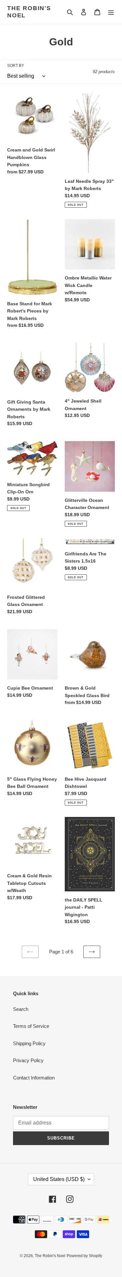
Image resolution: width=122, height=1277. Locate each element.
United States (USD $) (59, 1179)
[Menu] (111, 12)
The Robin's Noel (29, 12)
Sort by (15, 65)
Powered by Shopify (84, 1255)
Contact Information (34, 1077)
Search (20, 1009)
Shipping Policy (29, 1043)
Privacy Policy (28, 1060)
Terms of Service (31, 1026)
